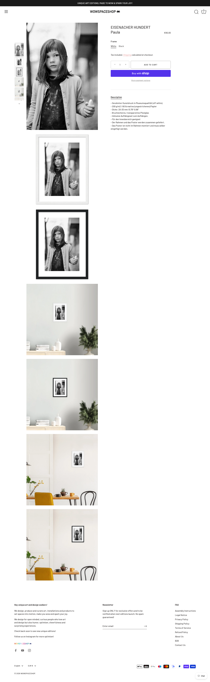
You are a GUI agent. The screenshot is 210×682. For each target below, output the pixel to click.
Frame (114, 41)
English (17, 666)
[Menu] (6, 11)
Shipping (127, 55)
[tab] (118, 97)
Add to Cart (150, 65)
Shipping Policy (182, 623)
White (113, 46)
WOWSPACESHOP (28, 673)
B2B (177, 640)
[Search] (196, 12)
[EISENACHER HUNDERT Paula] (19, 49)
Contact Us (180, 645)
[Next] (19, 104)
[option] (19, 50)
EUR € (30, 666)
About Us (179, 636)
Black (121, 46)
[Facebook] (15, 650)
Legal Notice (181, 615)
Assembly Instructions (185, 610)
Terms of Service (183, 628)
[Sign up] (145, 626)
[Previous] (19, 39)
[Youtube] (22, 650)
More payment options (140, 80)
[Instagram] (29, 650)
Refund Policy (181, 632)
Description (116, 97)
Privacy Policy (181, 619)
